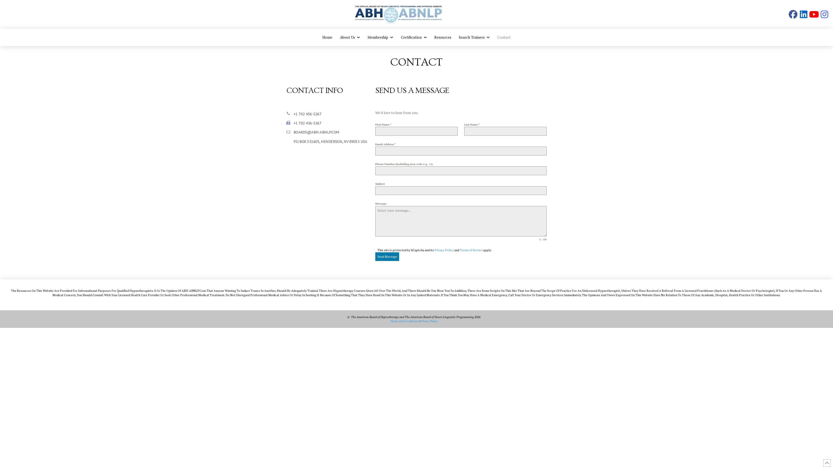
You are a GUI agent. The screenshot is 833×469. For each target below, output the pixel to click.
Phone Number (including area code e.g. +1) (404, 164)
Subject (380, 183)
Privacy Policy (444, 250)
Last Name (472, 124)
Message (381, 203)
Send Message (387, 256)
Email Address (385, 144)
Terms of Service (471, 250)
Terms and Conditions (404, 321)
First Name (383, 124)
